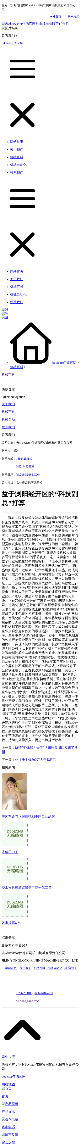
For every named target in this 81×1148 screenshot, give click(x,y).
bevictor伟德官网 (64, 362)
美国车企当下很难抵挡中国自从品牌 (28, 816)
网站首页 (55, 16)
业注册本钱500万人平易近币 (35, 759)
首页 (5, 1096)
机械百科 (16, 367)
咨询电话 (8, 1127)
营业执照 (8, 1057)
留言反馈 (8, 1142)
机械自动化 (10, 419)
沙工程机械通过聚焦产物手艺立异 (27, 887)
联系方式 (73, 16)
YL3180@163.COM (28, 1001)
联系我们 (8, 427)
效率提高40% (11, 923)
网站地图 (8, 1084)
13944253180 (24, 458)
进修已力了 (10, 852)
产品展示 (8, 1111)
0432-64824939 (12, 43)
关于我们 (8, 404)
